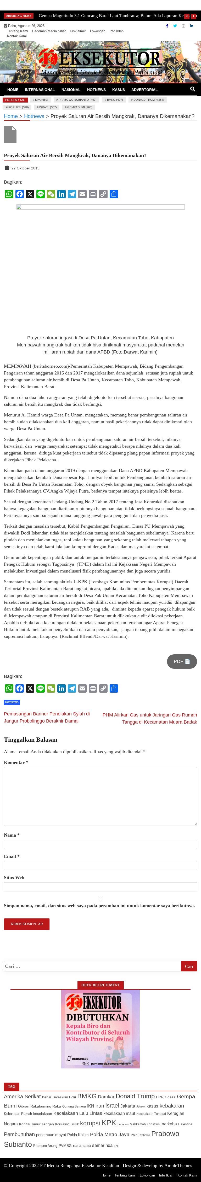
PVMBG (65, 1145)
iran (100, 1106)
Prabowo (144, 1135)
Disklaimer (78, 31)
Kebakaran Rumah (18, 1114)
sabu (87, 1145)
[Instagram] (184, 26)
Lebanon (123, 1124)
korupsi (90, 1123)
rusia (77, 1145)
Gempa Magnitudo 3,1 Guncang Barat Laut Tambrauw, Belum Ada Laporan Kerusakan (118, 15)
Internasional (40, 90)
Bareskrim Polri (64, 1097)
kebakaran (172, 1106)
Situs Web (14, 877)
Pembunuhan (19, 1134)
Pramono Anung (45, 1146)
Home (12, 90)
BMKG (87, 1096)
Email (12, 856)
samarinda (102, 1145)
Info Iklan (116, 31)
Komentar (16, 762)
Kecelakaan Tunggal (151, 1114)
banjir (46, 1097)
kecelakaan (42, 1113)
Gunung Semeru (74, 1106)
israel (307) (48, 107)
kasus (152, 1106)
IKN (90, 1106)
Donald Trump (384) (148, 99)
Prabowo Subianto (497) (78, 99)
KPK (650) (41, 99)
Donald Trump (135, 1096)
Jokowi (140, 1106)
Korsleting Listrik (67, 1124)
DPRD (161, 1097)
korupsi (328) (18, 107)
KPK (108, 1122)
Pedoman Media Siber (49, 31)
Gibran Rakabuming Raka (39, 1106)
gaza (172, 1097)
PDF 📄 (182, 661)
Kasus (118, 90)
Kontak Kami (17, 36)
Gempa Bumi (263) (79, 107)
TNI (116, 1145)
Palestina (185, 1124)
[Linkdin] (191, 26)
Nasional (71, 90)
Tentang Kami (17, 31)
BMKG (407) (115, 99)
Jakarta (127, 1106)
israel (112, 1105)
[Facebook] (167, 26)
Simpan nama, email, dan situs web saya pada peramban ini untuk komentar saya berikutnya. (99, 905)
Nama (12, 835)
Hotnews (96, 90)
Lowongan (97, 31)
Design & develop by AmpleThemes (157, 1165)
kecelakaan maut (119, 1113)
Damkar (106, 1096)
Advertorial (144, 90)
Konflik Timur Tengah (36, 1124)
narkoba (169, 1123)
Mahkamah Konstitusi (145, 1124)
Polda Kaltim (78, 1134)
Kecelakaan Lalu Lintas (77, 1113)
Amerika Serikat (22, 1096)
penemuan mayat (51, 1134)
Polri (134, 1135)
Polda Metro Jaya (110, 1134)
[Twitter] (175, 26)
